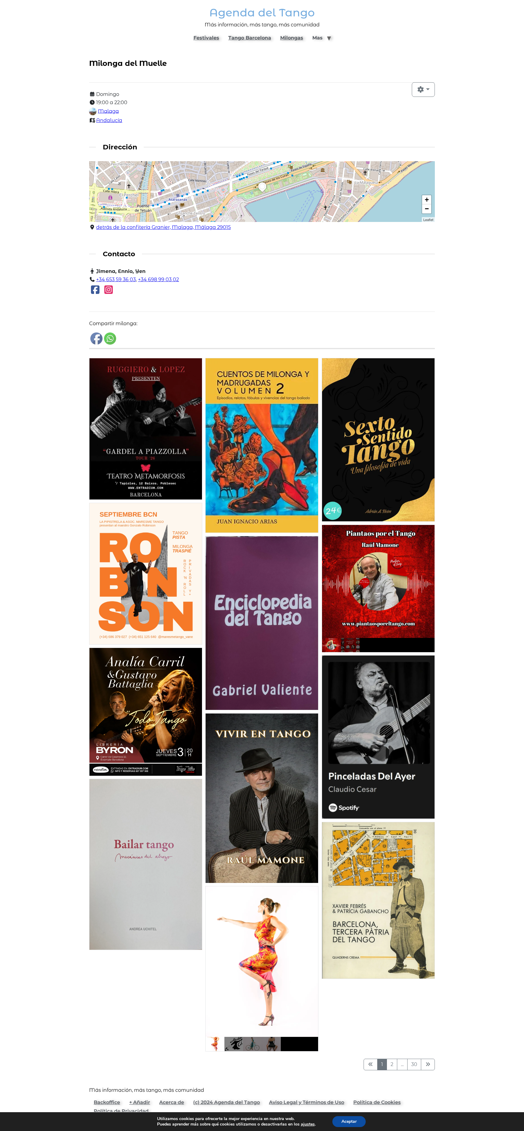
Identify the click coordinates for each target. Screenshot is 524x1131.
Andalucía (109, 120)
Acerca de (171, 1102)
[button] (426, 199)
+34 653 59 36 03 (116, 279)
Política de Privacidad (121, 1111)
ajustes (308, 1124)
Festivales (206, 38)
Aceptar (349, 1121)
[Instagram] (108, 292)
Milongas (291, 38)
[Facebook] (95, 292)
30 (414, 1064)
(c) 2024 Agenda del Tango (226, 1102)
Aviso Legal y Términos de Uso (306, 1102)
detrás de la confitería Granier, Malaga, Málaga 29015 (163, 227)
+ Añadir (139, 1102)
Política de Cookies (377, 1102)
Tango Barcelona (249, 38)
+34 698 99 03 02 (158, 279)
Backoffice (107, 1102)
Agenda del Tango (262, 12)
